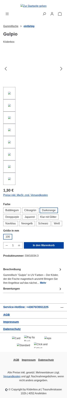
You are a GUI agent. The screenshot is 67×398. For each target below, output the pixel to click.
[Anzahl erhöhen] (19, 245)
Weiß (57, 223)
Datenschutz (12, 329)
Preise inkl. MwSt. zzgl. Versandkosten (25, 195)
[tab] (32, 276)
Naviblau (10, 223)
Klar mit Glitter (48, 217)
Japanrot (30, 217)
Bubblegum (12, 210)
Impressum (11, 321)
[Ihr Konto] (52, 14)
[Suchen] (44, 14)
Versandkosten (11, 376)
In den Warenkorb (44, 245)
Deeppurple (12, 217)
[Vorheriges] (5, 68)
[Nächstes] (61, 68)
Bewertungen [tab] (11, 288)
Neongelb (27, 223)
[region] (33, 117)
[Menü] (7, 14)
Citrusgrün (30, 210)
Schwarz (43, 223)
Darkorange (49, 210)
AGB (6, 314)
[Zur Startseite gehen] (33, 6)
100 (8, 236)
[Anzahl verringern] (6, 245)
